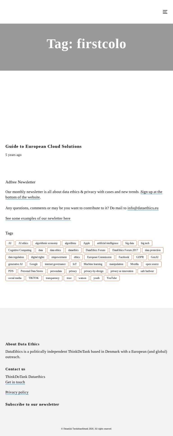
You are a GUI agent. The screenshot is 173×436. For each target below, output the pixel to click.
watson (82, 278)
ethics (77, 257)
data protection (153, 250)
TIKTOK (34, 278)
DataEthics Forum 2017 (125, 250)
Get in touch (15, 382)
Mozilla (134, 264)
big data (129, 243)
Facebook (124, 257)
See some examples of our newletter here (38, 218)
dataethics (73, 250)
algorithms (70, 243)
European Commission (99, 257)
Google (34, 264)
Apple (86, 243)
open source (152, 264)
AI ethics (23, 243)
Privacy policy (17, 392)
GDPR (140, 257)
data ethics (55, 250)
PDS (11, 271)
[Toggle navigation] (140, 11)
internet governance (55, 264)
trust (69, 278)
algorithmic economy (46, 243)
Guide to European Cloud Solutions (43, 146)
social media (14, 278)
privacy (73, 271)
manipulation (116, 264)
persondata (56, 271)
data (41, 250)
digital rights (37, 257)
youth (96, 278)
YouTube (112, 278)
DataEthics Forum (95, 250)
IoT (75, 264)
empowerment (59, 257)
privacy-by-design (93, 271)
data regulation (16, 257)
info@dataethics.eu (143, 208)
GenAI (154, 257)
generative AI (15, 264)
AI (9, 243)
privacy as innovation (122, 271)
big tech (145, 243)
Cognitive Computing (19, 250)
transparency (52, 278)
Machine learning (93, 264)
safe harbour (147, 271)
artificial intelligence (107, 243)
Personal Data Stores (32, 271)
